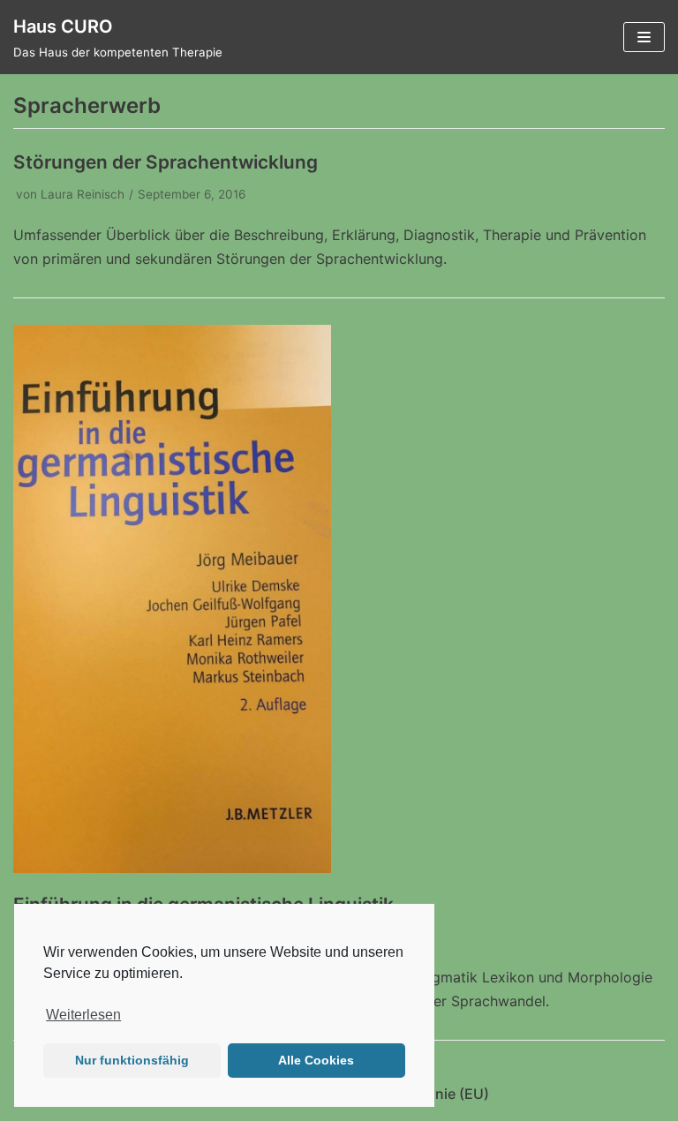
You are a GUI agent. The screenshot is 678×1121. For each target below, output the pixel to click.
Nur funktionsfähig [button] (132, 1060)
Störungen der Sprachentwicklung (165, 162)
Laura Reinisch (82, 194)
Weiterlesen (83, 1014)
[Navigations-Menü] (644, 37)
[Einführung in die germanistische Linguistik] (172, 867)
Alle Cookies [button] (316, 1060)
